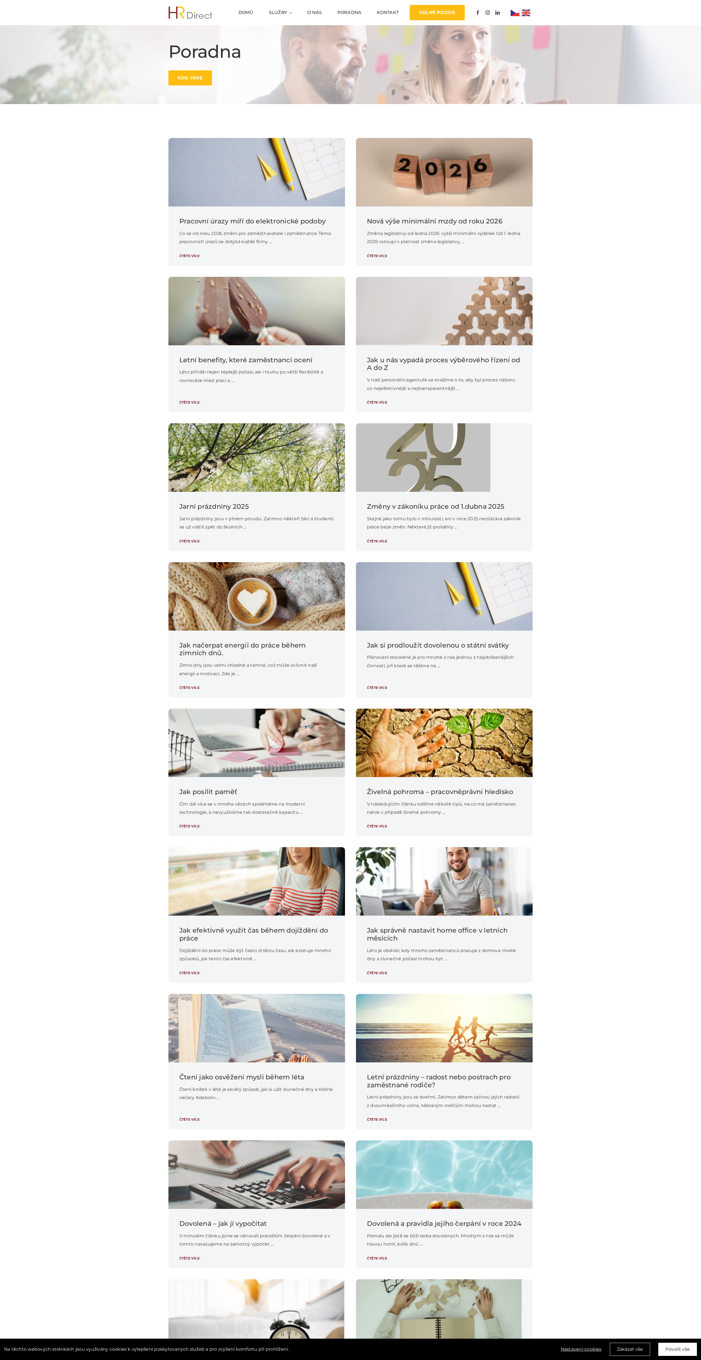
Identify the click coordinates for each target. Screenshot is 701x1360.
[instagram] (487, 12)
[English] (527, 12)
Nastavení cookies (581, 1349)
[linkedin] (497, 12)
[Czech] (516, 12)
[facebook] (478, 12)
